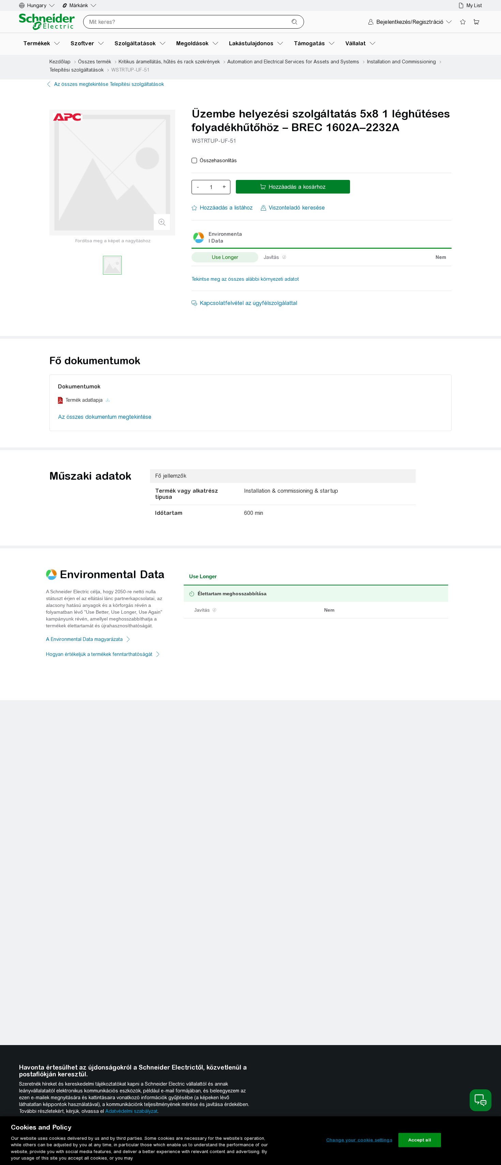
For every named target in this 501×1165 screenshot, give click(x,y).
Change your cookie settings (359, 1140)
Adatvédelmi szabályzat (131, 1111)
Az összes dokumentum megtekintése (104, 417)
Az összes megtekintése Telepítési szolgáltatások (109, 84)
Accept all (419, 1140)
